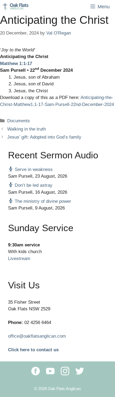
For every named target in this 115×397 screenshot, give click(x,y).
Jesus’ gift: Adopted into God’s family (44, 137)
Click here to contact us (33, 349)
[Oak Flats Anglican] (15, 6)
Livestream (19, 258)
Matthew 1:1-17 (16, 63)
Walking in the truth (26, 129)
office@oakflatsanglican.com (37, 336)
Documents (18, 120)
